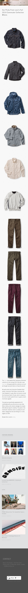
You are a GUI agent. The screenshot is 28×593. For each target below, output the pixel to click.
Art (2, 456)
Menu (24, 3)
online (13, 417)
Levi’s (5, 380)
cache (3, 489)
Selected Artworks (7, 458)
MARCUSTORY (7, 2)
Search (20, 3)
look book (4, 384)
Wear (3, 510)
